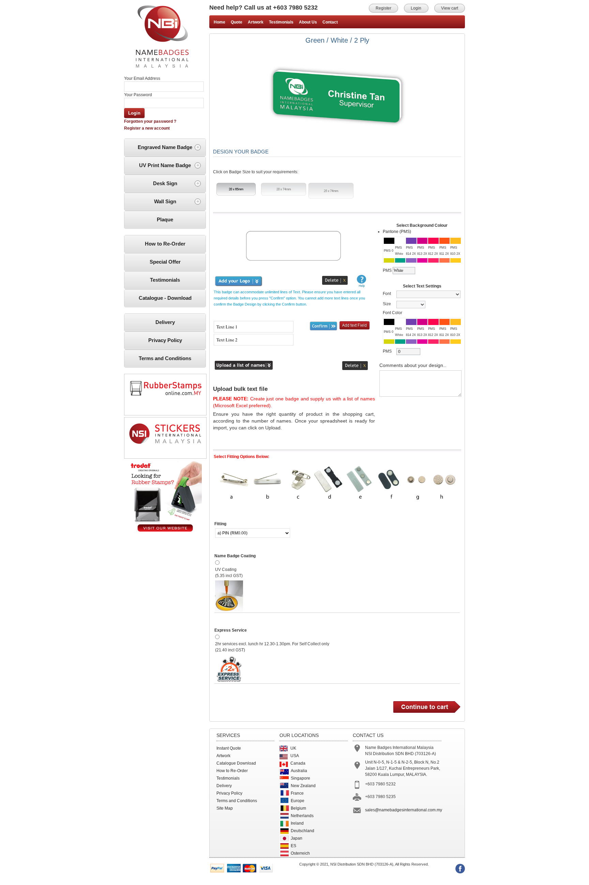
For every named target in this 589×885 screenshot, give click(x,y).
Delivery (165, 322)
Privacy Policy (165, 340)
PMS (387, 270)
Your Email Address (142, 78)
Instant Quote (228, 748)
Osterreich (300, 853)
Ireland (297, 823)
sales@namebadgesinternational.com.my (403, 810)
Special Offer (165, 262)
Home (219, 22)
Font (387, 293)
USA (294, 755)
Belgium (298, 808)
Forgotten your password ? (150, 121)
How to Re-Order (165, 244)
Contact (330, 22)
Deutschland (302, 830)
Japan (296, 838)
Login (416, 8)
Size (387, 303)
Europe (297, 800)
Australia (299, 770)
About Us (308, 22)
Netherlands (302, 815)
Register (383, 8)
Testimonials (165, 280)
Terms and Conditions (165, 358)
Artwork (255, 22)
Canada (297, 763)
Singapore (300, 778)
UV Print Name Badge (165, 165)
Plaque (165, 219)
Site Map (224, 808)
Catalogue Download (236, 763)
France (297, 793)
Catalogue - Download (165, 298)
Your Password (138, 94)
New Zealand (303, 785)
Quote (236, 22)
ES (293, 845)
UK (293, 748)
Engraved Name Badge (165, 147)
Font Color (392, 312)
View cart (449, 8)
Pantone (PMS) (397, 231)
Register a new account (147, 128)
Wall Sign (165, 201)
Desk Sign (165, 183)
